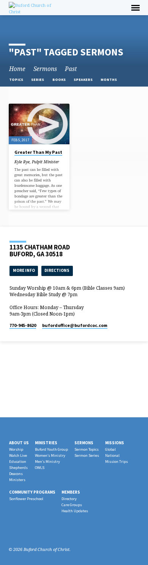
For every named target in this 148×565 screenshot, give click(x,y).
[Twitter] (30, 531)
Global (110, 449)
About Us (19, 442)
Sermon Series (86, 455)
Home (17, 69)
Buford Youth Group (51, 449)
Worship (16, 449)
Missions (114, 442)
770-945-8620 (22, 325)
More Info (24, 270)
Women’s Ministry (50, 455)
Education (17, 461)
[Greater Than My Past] (39, 124)
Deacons (16, 473)
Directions (56, 270)
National (112, 455)
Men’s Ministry (47, 461)
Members (70, 492)
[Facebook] (12, 531)
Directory (69, 498)
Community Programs (32, 492)
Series (38, 79)
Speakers (83, 79)
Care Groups (71, 504)
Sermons (45, 69)
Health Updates (74, 510)
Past (71, 69)
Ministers (17, 479)
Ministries (46, 442)
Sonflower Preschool (26, 498)
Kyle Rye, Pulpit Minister (36, 161)
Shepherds (18, 467)
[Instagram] (21, 531)
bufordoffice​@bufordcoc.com (74, 325)
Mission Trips (116, 461)
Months (109, 79)
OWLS (39, 467)
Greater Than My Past (38, 152)
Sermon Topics (86, 449)
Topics (16, 79)
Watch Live (18, 455)
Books (59, 79)
